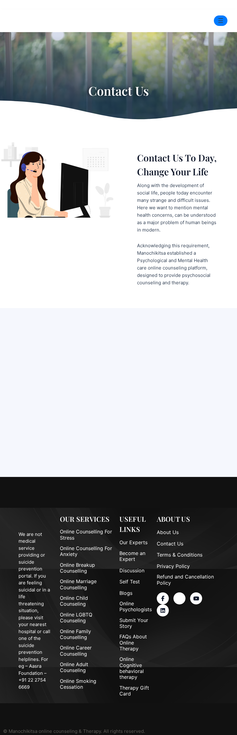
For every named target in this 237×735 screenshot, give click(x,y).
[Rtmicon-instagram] (179, 598)
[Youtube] (196, 598)
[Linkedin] (163, 610)
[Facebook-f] (163, 598)
